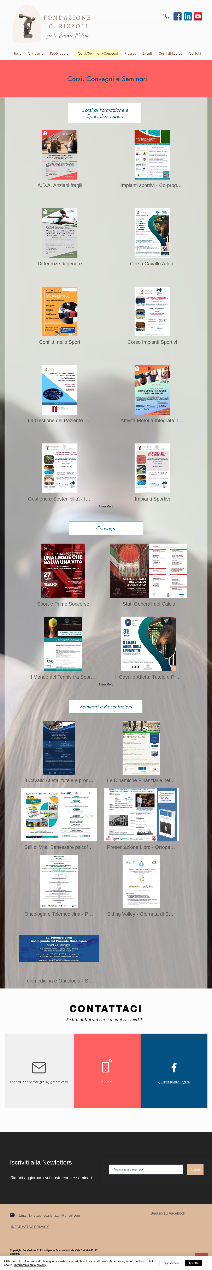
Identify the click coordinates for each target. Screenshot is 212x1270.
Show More (106, 506)
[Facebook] (177, 16)
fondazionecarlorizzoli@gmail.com (39, 1082)
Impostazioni (171, 1263)
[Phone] (166, 16)
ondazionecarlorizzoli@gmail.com (55, 1215)
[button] (59, 753)
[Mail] (12, 1215)
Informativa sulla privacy (30, 1265)
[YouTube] (198, 16)
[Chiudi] (207, 1263)
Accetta (194, 1263)
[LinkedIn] (188, 16)
